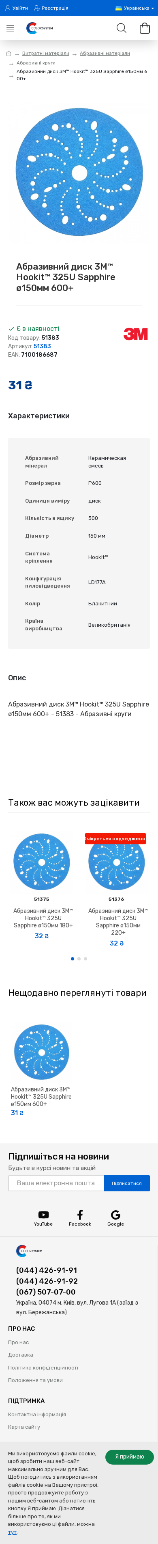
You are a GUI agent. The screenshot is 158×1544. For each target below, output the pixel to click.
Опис (17, 677)
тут (12, 1532)
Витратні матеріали (45, 53)
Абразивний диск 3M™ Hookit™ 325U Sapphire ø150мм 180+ (43, 918)
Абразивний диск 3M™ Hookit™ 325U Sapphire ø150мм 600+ (41, 1097)
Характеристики (39, 415)
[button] (72, 958)
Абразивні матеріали (105, 53)
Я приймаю (129, 1456)
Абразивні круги (36, 63)
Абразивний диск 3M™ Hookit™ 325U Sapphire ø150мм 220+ (118, 922)
